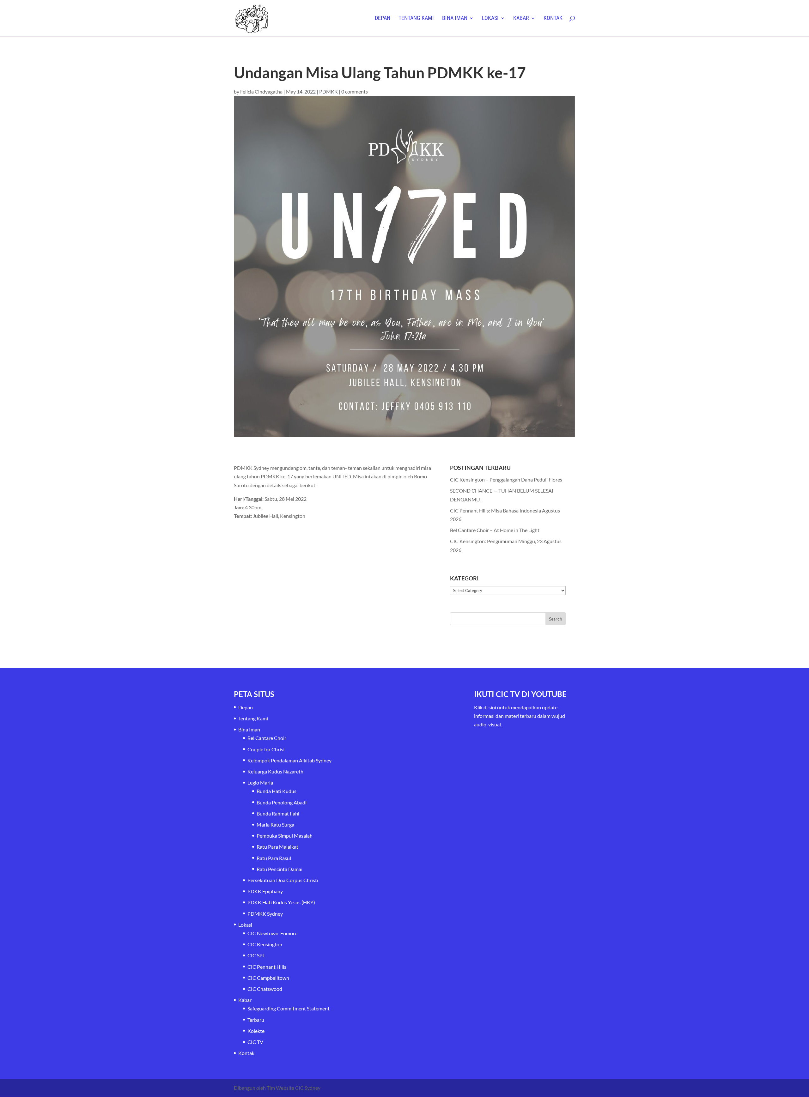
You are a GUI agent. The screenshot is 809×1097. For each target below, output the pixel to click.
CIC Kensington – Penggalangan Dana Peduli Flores (506, 479)
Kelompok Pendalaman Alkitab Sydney (289, 760)
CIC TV (255, 1042)
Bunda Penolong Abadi (282, 802)
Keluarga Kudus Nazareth (275, 771)
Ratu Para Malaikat (277, 847)
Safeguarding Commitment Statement (288, 1008)
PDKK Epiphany (265, 891)
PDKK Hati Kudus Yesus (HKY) (281, 902)
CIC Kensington (264, 944)
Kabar (521, 18)
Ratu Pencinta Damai (279, 869)
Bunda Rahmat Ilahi (278, 813)
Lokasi (490, 18)
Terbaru (255, 1020)
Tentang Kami (416, 18)
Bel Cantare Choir (266, 738)
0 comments (354, 91)
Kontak (553, 18)
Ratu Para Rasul (274, 858)
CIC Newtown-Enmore (272, 933)
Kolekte (256, 1031)
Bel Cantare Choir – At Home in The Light (494, 530)
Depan (382, 18)
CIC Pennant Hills (266, 967)
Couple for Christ (266, 749)
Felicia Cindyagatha (261, 91)
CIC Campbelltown (268, 978)
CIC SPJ (256, 955)
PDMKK (328, 91)
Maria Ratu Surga (275, 824)
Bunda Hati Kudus (276, 791)
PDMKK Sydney (265, 914)
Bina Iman (454, 18)
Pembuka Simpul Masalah (285, 836)
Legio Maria (260, 782)
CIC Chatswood (264, 989)
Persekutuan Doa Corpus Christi (282, 880)
